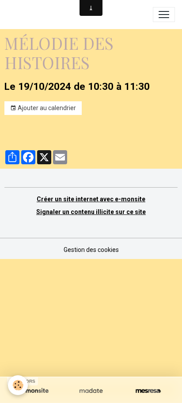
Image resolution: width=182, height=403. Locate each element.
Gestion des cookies (91, 249)
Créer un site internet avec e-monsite (91, 199)
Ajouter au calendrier (46, 107)
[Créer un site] (34, 391)
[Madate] (91, 391)
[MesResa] (148, 391)
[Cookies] (18, 385)
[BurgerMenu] (164, 14)
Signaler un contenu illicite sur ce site (91, 211)
